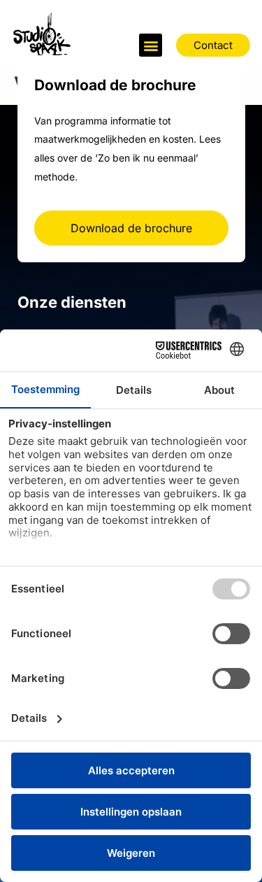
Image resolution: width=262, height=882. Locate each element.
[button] (150, 45)
